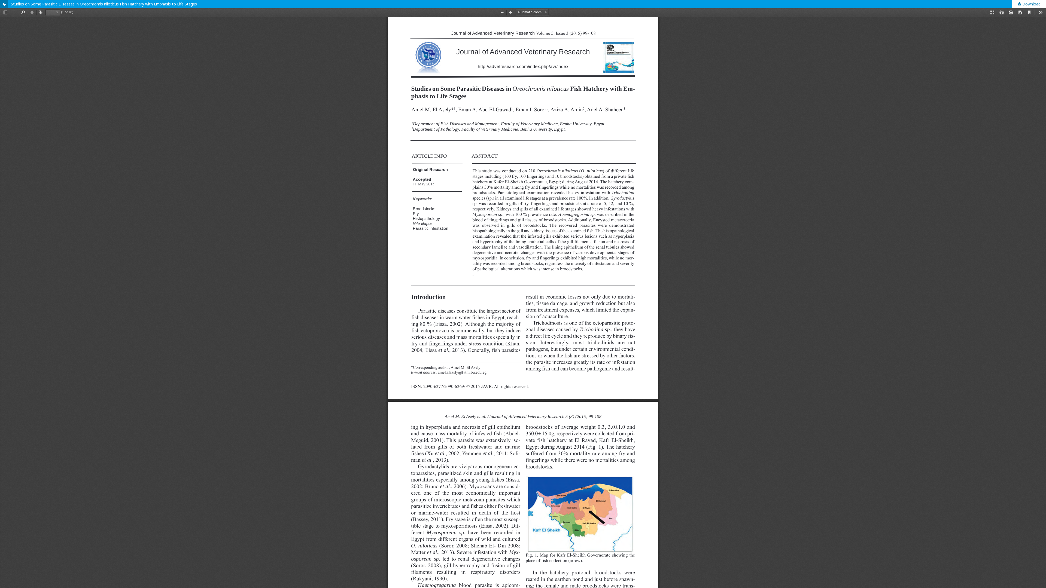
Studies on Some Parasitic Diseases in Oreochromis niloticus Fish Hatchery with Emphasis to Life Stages (104, 4)
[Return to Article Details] (4, 4)
